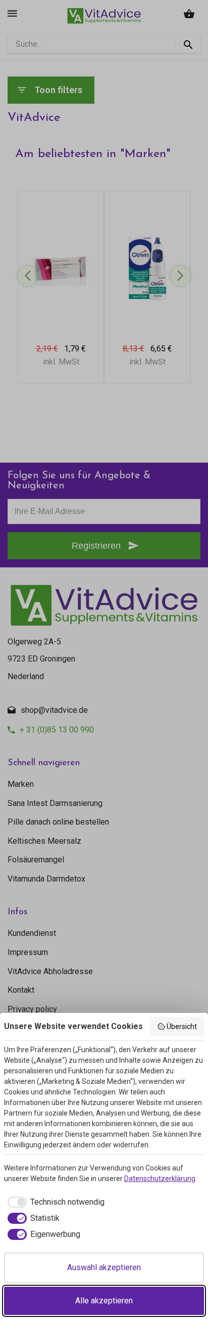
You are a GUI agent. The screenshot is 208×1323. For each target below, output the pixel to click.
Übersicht (182, 1026)
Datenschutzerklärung (159, 1178)
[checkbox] (54, 1202)
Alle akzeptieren (104, 1300)
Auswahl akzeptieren (104, 1267)
